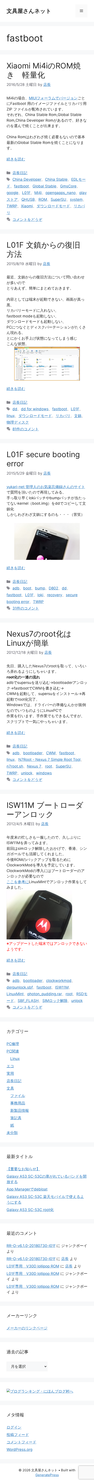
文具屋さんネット (29, 11)
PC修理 (13, 1044)
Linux (15, 1058)
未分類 (12, 1133)
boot (27, 588)
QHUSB (28, 199)
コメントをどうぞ (27, 219)
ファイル (17, 1096)
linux (11, 416)
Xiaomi (27, 206)
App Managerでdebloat (27, 1189)
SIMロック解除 (55, 1000)
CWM (51, 753)
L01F (26, 193)
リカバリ (63, 416)
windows (44, 773)
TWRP (12, 206)
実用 (10, 1073)
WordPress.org (19, 1449)
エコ (10, 1066)
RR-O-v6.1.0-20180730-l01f (31, 1246)
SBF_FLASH (28, 1000)
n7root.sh (15, 766)
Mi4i (38, 193)
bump (40, 588)
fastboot (21, 186)
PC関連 (13, 1051)
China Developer (26, 179)
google (12, 193)
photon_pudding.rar (44, 994)
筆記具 (15, 1118)
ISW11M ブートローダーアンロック (45, 810)
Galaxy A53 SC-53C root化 (30, 1210)
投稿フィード (18, 1435)
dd (14, 409)
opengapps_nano (60, 193)
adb (15, 588)
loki (40, 595)
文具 (10, 1088)
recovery (54, 595)
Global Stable (44, 186)
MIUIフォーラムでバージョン (53, 98)
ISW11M (62, 987)
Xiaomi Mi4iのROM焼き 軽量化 (44, 70)
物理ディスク (18, 422)
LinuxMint (15, 994)
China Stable (56, 179)
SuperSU (58, 199)
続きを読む (16, 159)
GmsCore (68, 186)
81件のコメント (25, 429)
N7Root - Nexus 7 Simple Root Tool (49, 759)
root (48, 766)
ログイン (14, 1427)
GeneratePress (47, 1475)
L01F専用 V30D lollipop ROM (33, 1266)
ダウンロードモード (53, 206)
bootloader (32, 753)
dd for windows (35, 409)
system (76, 199)
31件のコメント (25, 608)
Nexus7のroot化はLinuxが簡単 (39, 638)
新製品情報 (19, 1110)
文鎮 (78, 416)
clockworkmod (58, 980)
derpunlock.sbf (20, 987)
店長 (65, 1259)
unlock (26, 773)
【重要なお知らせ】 (23, 1169)
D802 (53, 588)
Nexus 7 (34, 766)
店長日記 (19, 173)
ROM (42, 199)
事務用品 (17, 1103)
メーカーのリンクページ (27, 1328)
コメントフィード (21, 1442)
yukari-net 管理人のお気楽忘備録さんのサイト (46, 487)
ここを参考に (18, 882)
